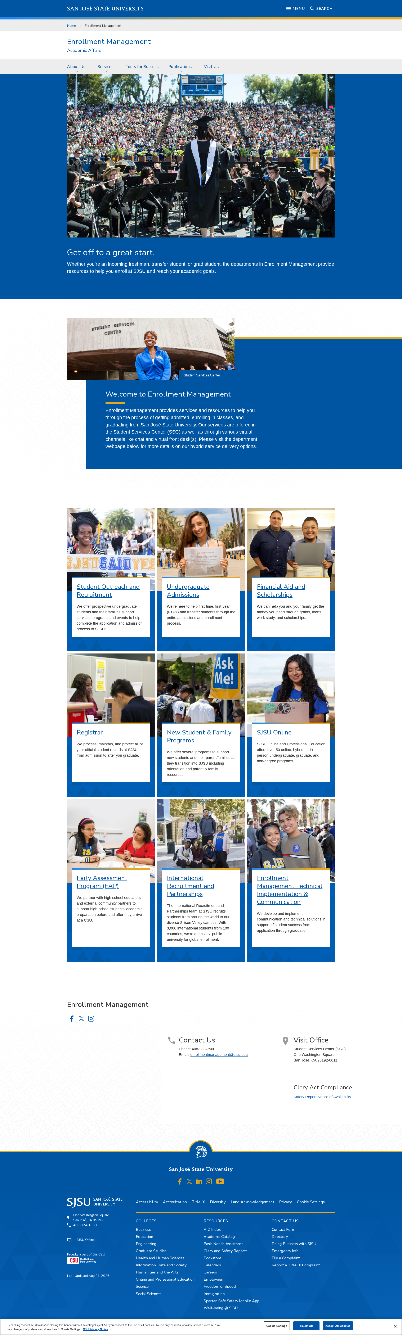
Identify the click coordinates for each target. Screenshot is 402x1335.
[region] (201, 1327)
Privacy (285, 1202)
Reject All (306, 1326)
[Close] (395, 1326)
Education (144, 1236)
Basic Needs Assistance (224, 1243)
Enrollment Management (109, 41)
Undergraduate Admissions (188, 591)
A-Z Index (212, 1229)
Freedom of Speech (220, 1286)
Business (143, 1229)
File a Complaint (286, 1258)
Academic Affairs (84, 50)
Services (105, 66)
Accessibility (147, 1202)
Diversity (218, 1202)
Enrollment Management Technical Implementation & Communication (289, 890)
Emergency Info (285, 1250)
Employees (213, 1279)
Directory (280, 1236)
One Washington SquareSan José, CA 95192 (91, 1217)
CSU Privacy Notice (95, 1329)
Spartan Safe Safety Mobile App (231, 1300)
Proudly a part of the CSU (86, 1254)
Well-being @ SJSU (221, 1308)
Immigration (214, 1293)
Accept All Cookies (337, 1326)
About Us (76, 66)
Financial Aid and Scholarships (281, 591)
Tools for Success (142, 66)
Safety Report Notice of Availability (322, 1097)
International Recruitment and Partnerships (190, 886)
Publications (180, 66)
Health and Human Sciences (160, 1258)
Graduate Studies (151, 1250)
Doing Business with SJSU (294, 1243)
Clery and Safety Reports (225, 1250)
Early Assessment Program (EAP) (102, 882)
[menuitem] (77, 66)
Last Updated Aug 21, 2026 (88, 1275)
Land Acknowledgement (252, 1202)
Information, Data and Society (161, 1265)
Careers (210, 1272)
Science (142, 1286)
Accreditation (175, 1202)
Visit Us (211, 66)
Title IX (198, 1202)
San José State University (105, 8)
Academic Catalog (219, 1236)
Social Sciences (148, 1293)
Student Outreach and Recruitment (108, 591)
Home (71, 25)
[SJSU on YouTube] (220, 1181)
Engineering (146, 1243)
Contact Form (283, 1229)
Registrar (90, 732)
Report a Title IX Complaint (296, 1265)
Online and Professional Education (165, 1279)
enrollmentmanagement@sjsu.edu (219, 1055)
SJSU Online (274, 732)
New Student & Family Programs (199, 736)
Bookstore (212, 1258)
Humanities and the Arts (157, 1272)
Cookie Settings (311, 1202)
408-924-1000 (85, 1225)
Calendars (212, 1265)
